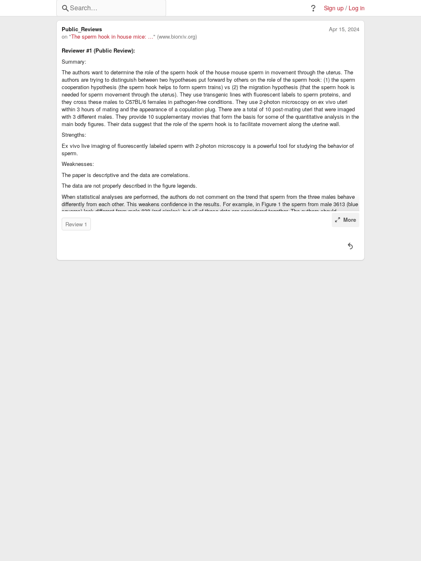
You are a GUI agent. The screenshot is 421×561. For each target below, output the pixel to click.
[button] (313, 8)
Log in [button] (357, 8)
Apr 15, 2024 (344, 29)
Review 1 (76, 224)
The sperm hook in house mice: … (112, 36)
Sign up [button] (334, 8)
